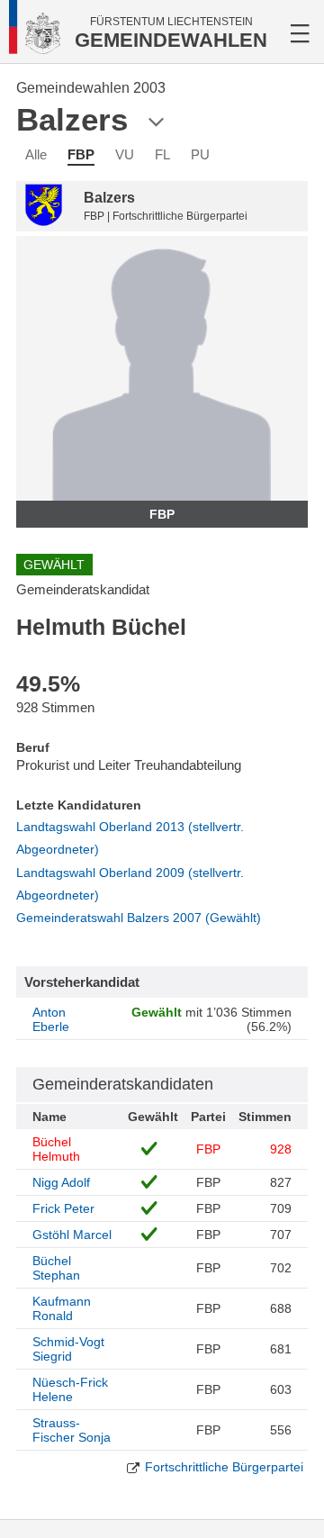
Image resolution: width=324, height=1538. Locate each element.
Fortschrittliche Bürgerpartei (224, 1467)
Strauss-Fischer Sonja (71, 1430)
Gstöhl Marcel (72, 1234)
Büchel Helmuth (56, 1149)
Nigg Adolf (61, 1182)
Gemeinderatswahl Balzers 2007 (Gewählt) (138, 917)
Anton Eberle (50, 1019)
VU (124, 154)
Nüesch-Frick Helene (70, 1389)
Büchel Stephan (56, 1267)
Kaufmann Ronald (61, 1308)
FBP (81, 154)
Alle (36, 154)
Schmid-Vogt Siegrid (68, 1348)
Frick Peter (63, 1208)
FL (162, 154)
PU (200, 154)
